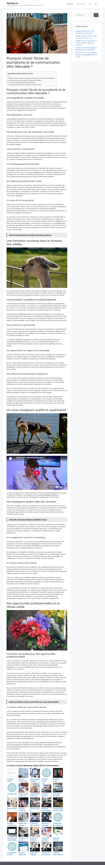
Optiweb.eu (12, 3)
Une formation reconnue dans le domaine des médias (25, 80)
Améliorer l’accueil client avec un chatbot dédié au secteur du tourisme (86, 43)
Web (95, 4)
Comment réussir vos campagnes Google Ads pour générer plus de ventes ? (86, 55)
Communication (80, 4)
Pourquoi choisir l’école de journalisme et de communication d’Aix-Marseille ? (32, 78)
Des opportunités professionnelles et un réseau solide (25, 84)
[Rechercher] (96, 15)
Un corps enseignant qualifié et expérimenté (22, 82)
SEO (90, 4)
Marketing (70, 4)
